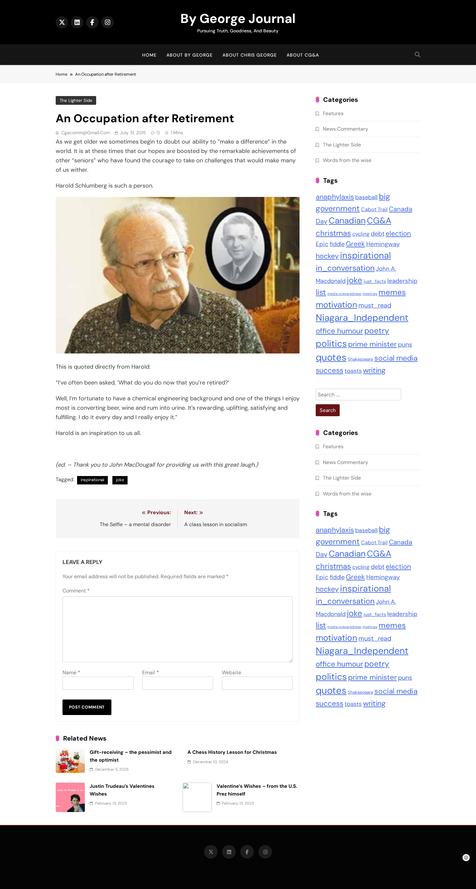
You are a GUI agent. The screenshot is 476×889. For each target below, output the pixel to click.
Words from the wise (347, 160)
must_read (374, 305)
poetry (376, 331)
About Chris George (249, 55)
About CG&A (303, 55)
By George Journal (238, 18)
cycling (360, 234)
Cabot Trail (374, 209)
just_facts (375, 281)
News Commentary (345, 128)
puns (405, 345)
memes (392, 292)
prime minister (372, 344)
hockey (327, 256)
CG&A (379, 220)
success (329, 370)
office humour (339, 331)
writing (374, 370)
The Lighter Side (76, 100)
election (398, 233)
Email (150, 672)
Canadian (347, 220)
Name (71, 672)
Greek (355, 243)
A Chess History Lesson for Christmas (232, 752)
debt (377, 234)
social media (395, 358)
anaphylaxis (335, 196)
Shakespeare (360, 359)
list (321, 292)
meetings (369, 293)
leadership (402, 281)
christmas (333, 233)
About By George (189, 55)
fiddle (337, 244)
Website (231, 672)
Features (333, 113)
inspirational (92, 479)
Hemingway (383, 244)
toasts (353, 371)
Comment (76, 590)
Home (149, 55)
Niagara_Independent (362, 318)
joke (120, 479)
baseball (366, 197)
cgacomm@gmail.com (85, 133)
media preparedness (344, 293)
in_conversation (345, 268)
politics (331, 344)
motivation (336, 304)
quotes (331, 357)
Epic (322, 244)
